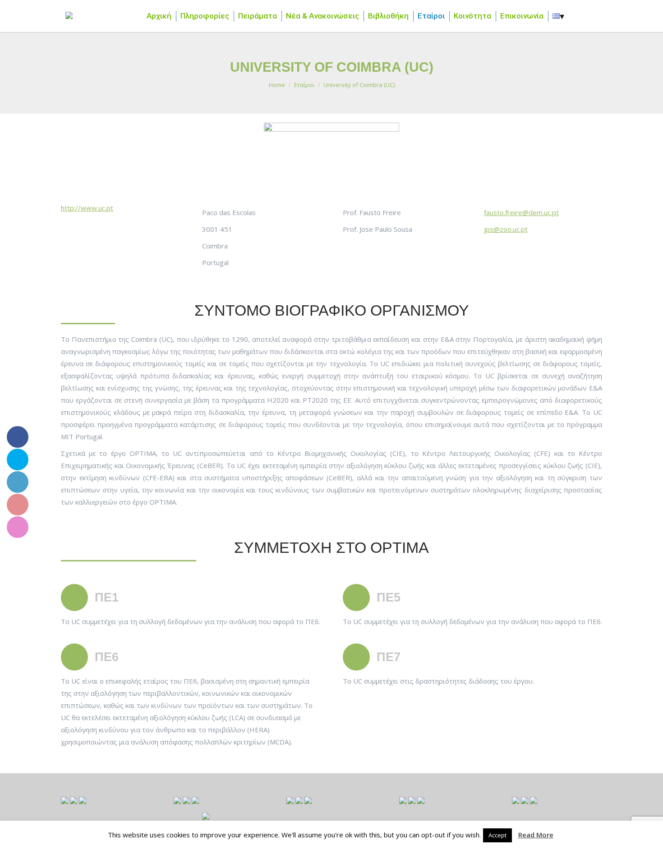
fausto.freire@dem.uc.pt (521, 212)
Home (277, 85)
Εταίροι (304, 85)
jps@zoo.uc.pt (506, 229)
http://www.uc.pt (87, 207)
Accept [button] (497, 835)
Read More (535, 834)
